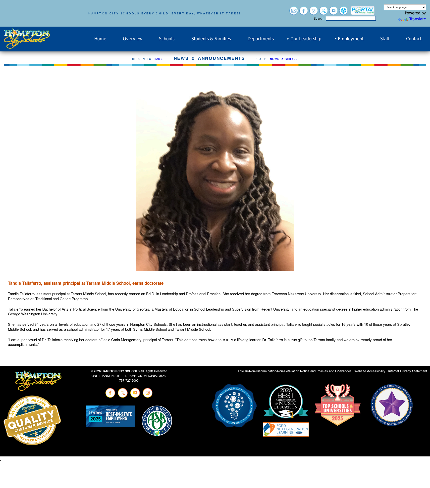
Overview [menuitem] (132, 38)
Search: (319, 18)
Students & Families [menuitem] (211, 38)
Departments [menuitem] (261, 38)
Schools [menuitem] (166, 38)
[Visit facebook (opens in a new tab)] (304, 12)
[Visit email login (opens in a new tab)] (294, 12)
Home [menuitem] (100, 38)
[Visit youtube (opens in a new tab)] (333, 12)
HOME (158, 59)
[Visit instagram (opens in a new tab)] (314, 12)
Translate (417, 19)
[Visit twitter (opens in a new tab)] (323, 12)
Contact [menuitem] (414, 38)
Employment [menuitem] (351, 38)
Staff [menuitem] (384, 38)
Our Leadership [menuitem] (305, 38)
